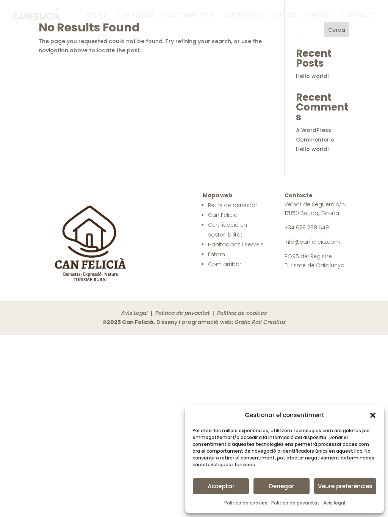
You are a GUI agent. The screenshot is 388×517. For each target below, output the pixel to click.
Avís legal (334, 503)
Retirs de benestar (232, 205)
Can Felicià (136, 15)
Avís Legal (134, 313)
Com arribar (224, 264)
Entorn (318, 15)
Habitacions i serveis (260, 15)
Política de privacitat (295, 503)
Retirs (96, 15)
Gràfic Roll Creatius (260, 322)
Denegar (281, 486)
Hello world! (312, 76)
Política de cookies (246, 503)
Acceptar (221, 486)
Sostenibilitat (189, 15)
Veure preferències (345, 486)
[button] (373, 415)
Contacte (358, 15)
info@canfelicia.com (312, 242)
